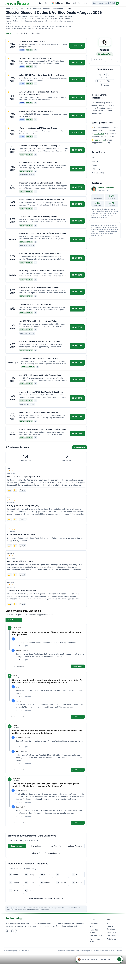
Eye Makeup (36, 846)
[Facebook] (7, 931)
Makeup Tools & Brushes (76, 846)
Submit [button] (76, 3)
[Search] (117, 3)
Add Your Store (96, 936)
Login (86, 3)
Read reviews (99, 140)
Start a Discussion (13, 620)
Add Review (79, 447)
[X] (12, 931)
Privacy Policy (112, 932)
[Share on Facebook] (100, 74)
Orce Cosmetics (97, 173)
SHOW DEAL (77, 150)
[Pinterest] (16, 931)
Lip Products (56, 846)
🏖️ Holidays (57, 3)
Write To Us (111, 939)
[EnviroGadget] (20, 3)
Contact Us (111, 936)
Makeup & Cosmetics (41, 9)
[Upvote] (16, 646)
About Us (110, 923)
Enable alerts (99, 134)
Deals (16, 33)
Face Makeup (57, 9)
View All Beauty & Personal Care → (46, 853)
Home (8, 9)
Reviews (24, 33)
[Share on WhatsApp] (109, 74)
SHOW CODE (77, 46)
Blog (68, 3)
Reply (29, 646)
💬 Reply (22, 490)
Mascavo (95, 165)
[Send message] (119, 959)
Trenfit (94, 157)
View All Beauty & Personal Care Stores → (46, 899)
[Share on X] (105, 74)
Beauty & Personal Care (21, 9)
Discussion (35, 33)
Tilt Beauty (95, 169)
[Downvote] (22, 646)
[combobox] (105, 3)
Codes (8, 33)
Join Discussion (77, 666)
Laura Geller (96, 161)
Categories (44, 3)
